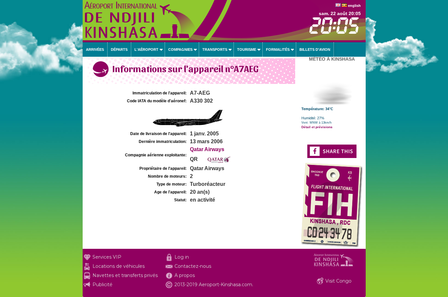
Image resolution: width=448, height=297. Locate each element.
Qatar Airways (207, 149)
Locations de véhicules (118, 266)
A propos (184, 275)
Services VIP (106, 257)
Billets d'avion (314, 49)
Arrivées (95, 49)
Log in (181, 257)
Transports (214, 49)
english (354, 6)
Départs (119, 49)
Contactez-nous (192, 266)
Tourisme (246, 49)
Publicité (102, 284)
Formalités (278, 49)
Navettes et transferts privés (125, 275)
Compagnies (180, 49)
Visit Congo (338, 281)
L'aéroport (146, 49)
